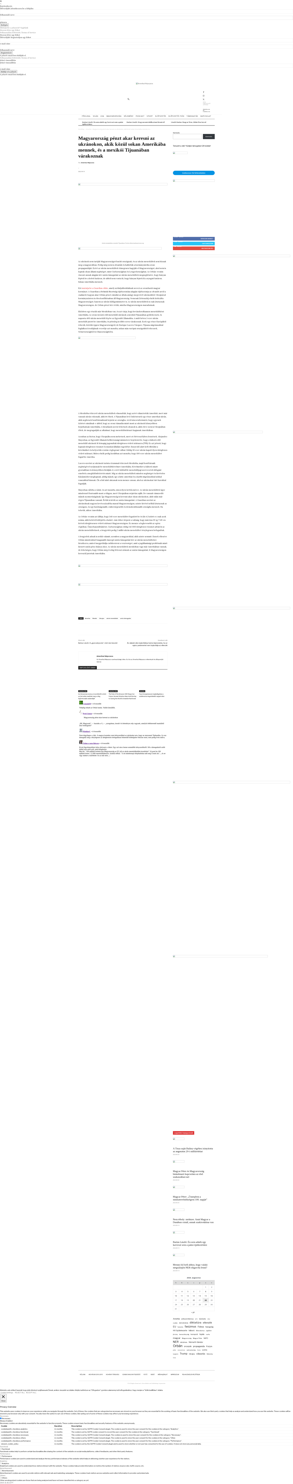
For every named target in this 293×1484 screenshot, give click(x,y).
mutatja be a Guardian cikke (95, 288)
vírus (174, 1358)
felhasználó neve (7, 15)
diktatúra (195, 1322)
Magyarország (186, 1338)
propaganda (199, 1346)
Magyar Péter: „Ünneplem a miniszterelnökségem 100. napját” (190, 1198)
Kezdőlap (81, 129)
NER (176, 1342)
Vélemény (210, 1354)
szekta (204, 1350)
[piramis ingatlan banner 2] (122, 373)
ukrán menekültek (112, 618)
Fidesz (201, 1327)
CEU (208, 1319)
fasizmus (190, 1326)
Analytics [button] (3, 1461)
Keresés (176, 133)
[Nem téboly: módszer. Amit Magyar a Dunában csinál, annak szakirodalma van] (194, 1213)
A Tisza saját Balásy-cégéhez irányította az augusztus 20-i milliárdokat (193, 1150)
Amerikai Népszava (87, 163)
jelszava (3, 22)
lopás (201, 1334)
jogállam (209, 1330)
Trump (183, 1353)
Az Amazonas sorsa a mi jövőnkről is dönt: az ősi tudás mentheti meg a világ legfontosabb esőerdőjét (92, 696)
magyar (176, 1338)
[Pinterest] (91, 177)
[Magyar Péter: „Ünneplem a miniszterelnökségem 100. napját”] (194, 1190)
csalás (175, 1323)
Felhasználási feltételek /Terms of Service (18, 32)
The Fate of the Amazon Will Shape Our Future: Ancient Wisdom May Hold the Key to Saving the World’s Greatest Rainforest (122, 696)
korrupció (194, 1334)
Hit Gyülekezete (180, 1330)
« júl (192, 1312)
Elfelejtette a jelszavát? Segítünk (14, 27)
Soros (199, 1350)
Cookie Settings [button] (7, 1393)
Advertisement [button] (6, 1468)
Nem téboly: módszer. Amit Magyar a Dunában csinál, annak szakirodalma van (193, 1221)
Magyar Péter (197, 1338)
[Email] (107, 177)
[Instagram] (203, 96)
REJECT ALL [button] (20, 1393)
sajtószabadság (191, 1350)
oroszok (188, 1346)
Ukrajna (101, 618)
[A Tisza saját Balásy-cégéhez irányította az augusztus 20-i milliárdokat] (194, 1142)
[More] (117, 177)
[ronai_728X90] (122, 252)
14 (200, 1296)
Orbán (177, 1346)
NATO (206, 1338)
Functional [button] (4, 1447)
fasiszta (180, 1327)
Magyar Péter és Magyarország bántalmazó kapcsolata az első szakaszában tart (188, 1174)
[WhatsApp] (96, 177)
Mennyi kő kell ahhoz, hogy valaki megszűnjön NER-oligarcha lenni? (190, 1266)
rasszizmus (181, 1350)
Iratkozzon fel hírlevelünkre (193, 173)
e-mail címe (5, 43)
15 (206, 1296)
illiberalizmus (200, 1330)
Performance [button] (5, 1454)
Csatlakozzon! (207, 243)
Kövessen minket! (207, 239)
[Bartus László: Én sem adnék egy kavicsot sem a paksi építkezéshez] (194, 1235)
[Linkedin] (101, 177)
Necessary (6, 1418)
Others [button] (2, 1475)
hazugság (209, 1327)
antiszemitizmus (187, 1319)
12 (188, 1296)
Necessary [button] (4, 1416)
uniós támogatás (125, 618)
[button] (128, 99)
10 (176, 1296)
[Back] (1, 3)
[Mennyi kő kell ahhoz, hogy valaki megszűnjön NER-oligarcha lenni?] (194, 1258)
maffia (208, 1334)
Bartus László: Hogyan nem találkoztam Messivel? (146, 122)
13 (194, 1296)
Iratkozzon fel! (207, 248)
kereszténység (184, 1334)
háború (191, 1330)
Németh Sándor (196, 1342)
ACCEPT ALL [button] (31, 1393)
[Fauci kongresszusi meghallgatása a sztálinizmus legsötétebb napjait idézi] (153, 682)
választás (200, 1354)
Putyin (209, 1346)
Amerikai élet (88, 132)
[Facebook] (203, 92)
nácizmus (183, 1342)
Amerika (88, 129)
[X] (203, 99)
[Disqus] (122, 728)
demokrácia (183, 1323)
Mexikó (94, 618)
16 (212, 1296)
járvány (175, 1334)
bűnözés (202, 1319)
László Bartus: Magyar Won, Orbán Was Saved (188, 122)
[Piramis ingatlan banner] (122, 571)
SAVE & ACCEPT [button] (6, 1483)
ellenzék (207, 1322)
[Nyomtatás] (112, 177)
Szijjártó (175, 1354)
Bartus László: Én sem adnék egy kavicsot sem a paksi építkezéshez (102, 123)
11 (182, 1296)
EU (174, 1327)
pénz (174, 1350)
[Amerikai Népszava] (87, 659)
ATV (196, 1319)
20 (194, 1300)
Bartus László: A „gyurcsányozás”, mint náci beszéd (97, 643)
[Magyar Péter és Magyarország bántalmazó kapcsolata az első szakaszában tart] (194, 1164)
